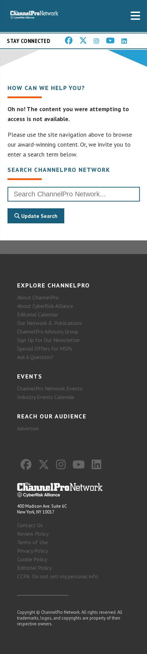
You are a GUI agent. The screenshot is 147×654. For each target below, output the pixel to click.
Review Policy (33, 533)
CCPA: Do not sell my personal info (57, 576)
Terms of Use (32, 542)
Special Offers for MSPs (44, 348)
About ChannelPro (38, 297)
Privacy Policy (32, 550)
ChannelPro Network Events (49, 388)
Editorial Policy (34, 567)
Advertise (28, 428)
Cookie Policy (32, 559)
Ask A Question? (35, 357)
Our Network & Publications (49, 322)
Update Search (38, 215)
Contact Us (30, 525)
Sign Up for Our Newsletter (48, 340)
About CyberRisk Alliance (45, 305)
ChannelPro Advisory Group (47, 331)
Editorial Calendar (37, 314)
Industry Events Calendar (46, 396)
